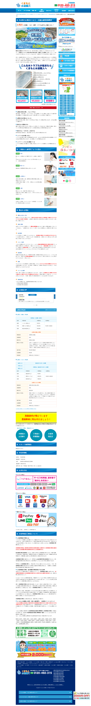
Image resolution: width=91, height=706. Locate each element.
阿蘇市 (70, 103)
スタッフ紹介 (70, 661)
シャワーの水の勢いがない (39, 85)
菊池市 (70, 100)
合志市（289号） (24, 620)
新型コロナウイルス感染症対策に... (66, 136)
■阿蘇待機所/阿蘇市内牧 (59, 674)
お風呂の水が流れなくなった (40, 74)
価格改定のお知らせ (63, 129)
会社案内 (64, 10)
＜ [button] (16, 296)
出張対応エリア (56, 10)
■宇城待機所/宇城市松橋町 (59, 676)
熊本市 (63, 95)
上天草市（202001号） (40, 620)
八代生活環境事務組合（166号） (27, 622)
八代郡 (70, 110)
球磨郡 (70, 112)
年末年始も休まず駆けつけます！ (66, 132)
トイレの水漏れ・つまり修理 (23, 665)
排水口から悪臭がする (38, 77)
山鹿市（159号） (41, 618)
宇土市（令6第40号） (46, 622)
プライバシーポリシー (33, 663)
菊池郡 (63, 108)
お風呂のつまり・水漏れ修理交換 (48, 14)
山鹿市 (63, 100)
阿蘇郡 (70, 108)
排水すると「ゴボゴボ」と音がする (41, 79)
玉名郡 (70, 107)
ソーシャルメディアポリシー (45, 663)
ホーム (19, 10)
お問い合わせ (71, 10)
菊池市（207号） (49, 618)
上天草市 (70, 102)
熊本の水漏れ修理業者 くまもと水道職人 (24, 14)
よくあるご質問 (57, 661)
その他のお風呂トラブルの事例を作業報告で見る (26, 408)
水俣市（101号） (38, 622)
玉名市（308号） (33, 618)
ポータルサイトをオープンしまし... (66, 122)
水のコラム (49, 10)
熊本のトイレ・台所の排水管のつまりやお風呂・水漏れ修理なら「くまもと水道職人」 (45, 684)
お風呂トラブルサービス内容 (50, 309)
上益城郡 (63, 110)
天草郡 (63, 113)
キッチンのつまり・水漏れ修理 (37, 665)
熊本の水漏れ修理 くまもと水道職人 (25, 661)
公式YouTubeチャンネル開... (65, 125)
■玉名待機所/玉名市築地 (59, 671)
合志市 (70, 105)
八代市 (70, 95)
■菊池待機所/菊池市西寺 (59, 673)
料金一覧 (34, 10)
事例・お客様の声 (41, 10)
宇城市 (63, 103)
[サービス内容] (24, 10)
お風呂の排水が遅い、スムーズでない (42, 72)
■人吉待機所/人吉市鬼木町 (59, 681)
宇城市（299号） (31, 620)
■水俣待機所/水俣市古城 (59, 679)
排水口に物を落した (38, 81)
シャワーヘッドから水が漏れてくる (41, 83)
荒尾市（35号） (26, 618)
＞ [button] (54, 296)
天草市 (63, 105)
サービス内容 (27, 10)
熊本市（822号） (19, 618)
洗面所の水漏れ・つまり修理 (62, 665)
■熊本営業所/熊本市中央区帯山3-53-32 (62, 670)
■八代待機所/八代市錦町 (59, 678)
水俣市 (63, 98)
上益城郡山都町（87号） (24, 623)
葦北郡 (63, 112)
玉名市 (70, 98)
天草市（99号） (49, 620)
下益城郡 (63, 107)
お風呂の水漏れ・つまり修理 (49, 665)
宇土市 (63, 102)
